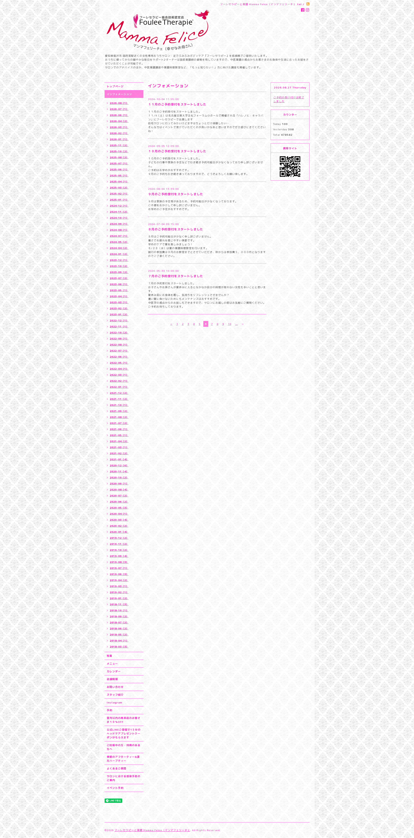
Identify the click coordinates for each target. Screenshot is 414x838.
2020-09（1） (119, 483)
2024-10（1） (119, 218)
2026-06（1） (119, 115)
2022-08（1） (119, 344)
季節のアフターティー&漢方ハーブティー (123, 759)
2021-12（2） (119, 393)
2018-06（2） (119, 628)
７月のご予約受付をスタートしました (175, 276)
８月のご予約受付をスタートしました (175, 229)
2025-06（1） (119, 169)
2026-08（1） (119, 103)
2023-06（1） (119, 284)
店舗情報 (112, 679)
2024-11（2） (119, 212)
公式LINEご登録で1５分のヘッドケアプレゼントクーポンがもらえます (124, 733)
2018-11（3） (119, 604)
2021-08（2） (119, 417)
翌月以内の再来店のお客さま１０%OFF (123, 720)
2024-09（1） (119, 224)
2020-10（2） (119, 477)
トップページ (115, 86)
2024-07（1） (119, 236)
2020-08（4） (119, 489)
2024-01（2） (119, 254)
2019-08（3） (119, 562)
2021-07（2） (119, 423)
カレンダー (114, 671)
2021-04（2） (119, 441)
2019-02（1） (119, 592)
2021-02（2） (119, 453)
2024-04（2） (119, 248)
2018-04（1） (119, 640)
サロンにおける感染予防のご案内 (123, 778)
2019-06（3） (119, 574)
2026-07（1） (119, 109)
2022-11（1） (119, 326)
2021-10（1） (119, 405)
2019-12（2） (119, 538)
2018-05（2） (119, 634)
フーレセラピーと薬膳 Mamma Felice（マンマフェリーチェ (152, 830)
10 (229, 324)
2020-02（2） (119, 526)
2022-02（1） (119, 381)
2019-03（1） (119, 586)
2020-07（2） (119, 495)
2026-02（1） (119, 133)
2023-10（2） (119, 266)
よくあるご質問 (116, 768)
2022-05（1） (119, 363)
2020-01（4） (119, 532)
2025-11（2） (119, 145)
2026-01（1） (119, 139)
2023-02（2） (119, 308)
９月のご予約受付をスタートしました (175, 194)
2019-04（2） (119, 580)
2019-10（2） (119, 550)
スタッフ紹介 (115, 694)
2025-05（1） (119, 175)
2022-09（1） (119, 338)
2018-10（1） (119, 610)
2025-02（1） (119, 193)
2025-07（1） (119, 163)
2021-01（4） (119, 459)
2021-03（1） (119, 447)
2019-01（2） (119, 598)
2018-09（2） (119, 616)
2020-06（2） (119, 501)
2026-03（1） (119, 127)
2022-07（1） (119, 350)
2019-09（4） (119, 556)
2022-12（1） (119, 320)
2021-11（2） (119, 399)
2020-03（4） (119, 520)
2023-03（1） (119, 302)
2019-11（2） (119, 544)
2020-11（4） (119, 471)
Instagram (114, 702)
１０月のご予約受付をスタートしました (177, 151)
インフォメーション (119, 94)
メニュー (112, 663)
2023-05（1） (119, 290)
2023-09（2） (119, 272)
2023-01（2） (119, 314)
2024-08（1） (119, 230)
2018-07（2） (119, 622)
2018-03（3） (119, 646)
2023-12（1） (119, 260)
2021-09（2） (119, 411)
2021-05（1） (119, 435)
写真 (109, 656)
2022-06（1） (119, 356)
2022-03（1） (119, 375)
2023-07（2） (119, 278)
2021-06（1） (119, 429)
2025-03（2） (119, 187)
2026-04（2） (119, 121)
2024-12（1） (119, 206)
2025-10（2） (119, 151)
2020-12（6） (119, 465)
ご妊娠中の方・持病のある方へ (123, 747)
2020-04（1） (119, 514)
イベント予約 (115, 788)
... (236, 324)
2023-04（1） (119, 296)
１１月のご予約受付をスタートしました (177, 104)
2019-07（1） (119, 568)
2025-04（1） (119, 181)
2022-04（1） (119, 369)
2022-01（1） (119, 387)
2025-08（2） (119, 157)
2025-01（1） (119, 199)
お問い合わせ (115, 687)
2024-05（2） (119, 242)
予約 (109, 710)
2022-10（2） (119, 332)
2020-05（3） (119, 507)
